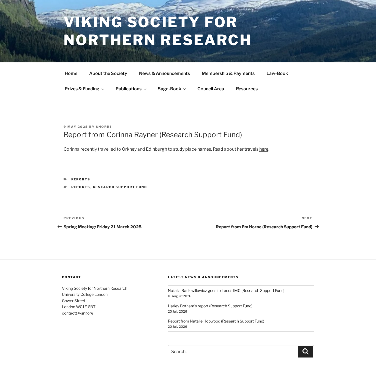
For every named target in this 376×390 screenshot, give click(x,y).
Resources (247, 88)
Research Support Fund (120, 187)
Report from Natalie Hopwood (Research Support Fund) (216, 321)
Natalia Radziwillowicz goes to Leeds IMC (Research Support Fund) (226, 290)
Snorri (103, 127)
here (263, 149)
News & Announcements (164, 73)
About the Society (108, 73)
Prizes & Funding (82, 88)
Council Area (210, 88)
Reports (81, 179)
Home (71, 73)
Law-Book (277, 73)
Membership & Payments (228, 73)
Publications (128, 88)
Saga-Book (169, 88)
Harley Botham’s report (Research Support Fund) (210, 306)
